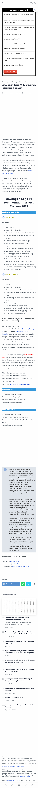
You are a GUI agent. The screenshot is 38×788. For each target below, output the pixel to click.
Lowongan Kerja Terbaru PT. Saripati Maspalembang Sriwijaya (18, 680)
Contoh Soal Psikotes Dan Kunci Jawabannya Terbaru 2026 (17, 619)
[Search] (35, 3)
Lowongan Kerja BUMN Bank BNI (14, 34)
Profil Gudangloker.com (14, 698)
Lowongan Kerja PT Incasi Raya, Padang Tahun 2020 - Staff (19, 670)
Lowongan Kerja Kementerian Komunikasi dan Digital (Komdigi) (19, 22)
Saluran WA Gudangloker (20, 566)
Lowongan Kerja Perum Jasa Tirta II (15, 49)
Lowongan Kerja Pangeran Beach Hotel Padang (19, 706)
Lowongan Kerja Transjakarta (13, 65)
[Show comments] (32, 785)
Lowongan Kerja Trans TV (12, 39)
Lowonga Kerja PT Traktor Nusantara (15, 53)
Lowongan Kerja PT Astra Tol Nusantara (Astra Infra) (19, 59)
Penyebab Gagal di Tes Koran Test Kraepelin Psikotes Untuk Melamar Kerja (20, 633)
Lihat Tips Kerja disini (26, 776)
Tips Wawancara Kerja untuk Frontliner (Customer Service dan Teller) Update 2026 (19, 652)
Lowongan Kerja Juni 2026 (14, 780)
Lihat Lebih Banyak (10, 71)
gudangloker (14, 561)
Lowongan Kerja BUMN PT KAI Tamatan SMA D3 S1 (18, 15)
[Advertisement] (19, 117)
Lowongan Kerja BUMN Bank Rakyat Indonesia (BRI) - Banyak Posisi (19, 28)
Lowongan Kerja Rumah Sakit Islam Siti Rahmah (19, 689)
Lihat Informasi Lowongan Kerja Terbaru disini (18, 765)
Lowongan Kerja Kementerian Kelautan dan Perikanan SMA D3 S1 (20, 661)
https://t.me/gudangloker (20, 384)
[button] (5, 3)
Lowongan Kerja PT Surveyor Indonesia (16, 44)
